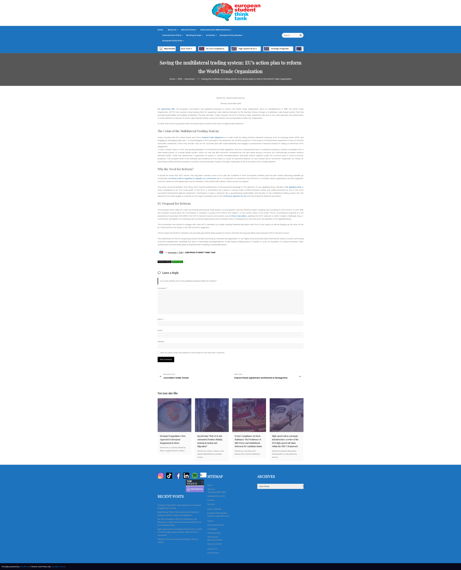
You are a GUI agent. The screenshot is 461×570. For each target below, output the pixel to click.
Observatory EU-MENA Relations (215, 30)
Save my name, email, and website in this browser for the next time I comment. (192, 353)
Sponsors (211, 504)
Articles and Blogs (164, 262)
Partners (210, 500)
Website (161, 341)
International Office (171, 35)
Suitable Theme (58, 566)
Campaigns (212, 529)
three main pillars (238, 216)
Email (160, 330)
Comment (162, 288)
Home (160, 30)
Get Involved (212, 537)
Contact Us (212, 549)
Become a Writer (214, 544)
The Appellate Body (293, 187)
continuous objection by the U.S (236, 196)
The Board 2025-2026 (216, 492)
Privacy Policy (213, 553)
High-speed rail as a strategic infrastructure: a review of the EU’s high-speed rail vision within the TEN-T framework (180, 532)
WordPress (25, 566)
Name (161, 319)
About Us (172, 30)
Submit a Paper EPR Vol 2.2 (218, 516)
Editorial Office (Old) (216, 496)
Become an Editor (214, 540)
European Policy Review (231, 35)
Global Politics (177, 262)
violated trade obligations (213, 137)
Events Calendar (214, 509)
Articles (210, 521)
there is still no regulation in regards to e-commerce (194, 178)
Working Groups (193, 35)
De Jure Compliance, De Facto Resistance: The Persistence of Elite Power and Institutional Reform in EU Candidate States (180, 522)
